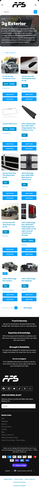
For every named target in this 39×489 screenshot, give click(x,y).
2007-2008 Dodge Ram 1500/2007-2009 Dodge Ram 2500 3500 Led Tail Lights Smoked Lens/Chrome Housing (29, 229)
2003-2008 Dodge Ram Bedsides (28, 280)
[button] (2, 4)
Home (3, 19)
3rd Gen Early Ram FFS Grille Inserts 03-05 (9, 175)
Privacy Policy (18, 479)
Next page (27, 308)
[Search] (35, 12)
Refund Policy (8, 479)
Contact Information (19, 482)
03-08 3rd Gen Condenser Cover (9, 77)
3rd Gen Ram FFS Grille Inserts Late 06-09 (9, 225)
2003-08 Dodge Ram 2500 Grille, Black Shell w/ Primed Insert (28, 176)
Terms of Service (30, 479)
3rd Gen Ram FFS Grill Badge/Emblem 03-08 (29, 78)
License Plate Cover (10, 124)
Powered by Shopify (19, 485)
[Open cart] (35, 5)
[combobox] (19, 12)
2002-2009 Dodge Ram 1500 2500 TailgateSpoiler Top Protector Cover (29, 127)
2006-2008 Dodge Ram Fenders (9, 280)
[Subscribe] (33, 406)
